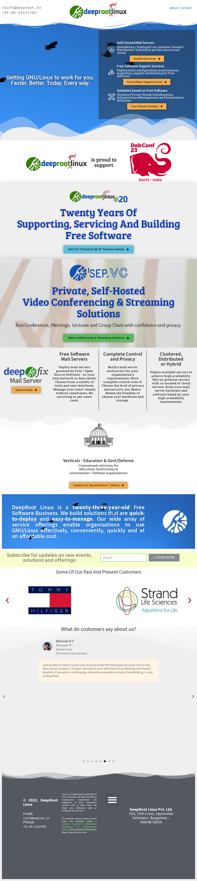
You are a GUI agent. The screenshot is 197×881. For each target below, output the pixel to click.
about (173, 8)
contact (186, 8)
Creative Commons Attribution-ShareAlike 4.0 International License (79, 826)
